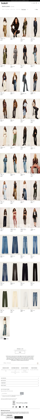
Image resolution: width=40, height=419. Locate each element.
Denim (28, 9)
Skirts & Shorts (18, 9)
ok (21, 393)
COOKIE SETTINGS (10, 417)
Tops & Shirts (7, 9)
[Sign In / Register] (34, 3)
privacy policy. (9, 415)
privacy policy (14, 395)
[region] (20, 414)
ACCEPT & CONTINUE (18, 417)
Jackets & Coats (12, 9)
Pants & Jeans (24, 9)
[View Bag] (36, 3)
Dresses (3, 9)
